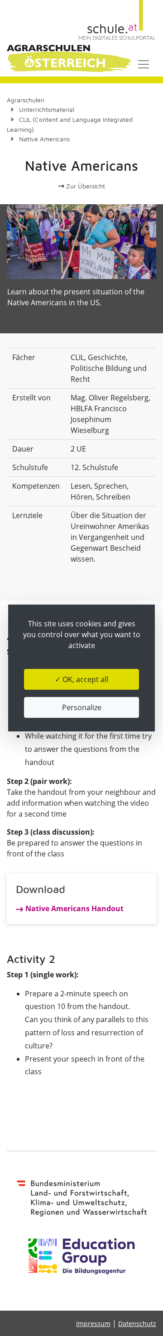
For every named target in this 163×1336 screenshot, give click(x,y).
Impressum (93, 1323)
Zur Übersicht (84, 186)
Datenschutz (137, 1323)
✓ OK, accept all (81, 679)
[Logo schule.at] (117, 20)
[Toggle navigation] (143, 64)
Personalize (81, 707)
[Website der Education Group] (81, 1256)
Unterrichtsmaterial (46, 109)
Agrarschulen (25, 100)
